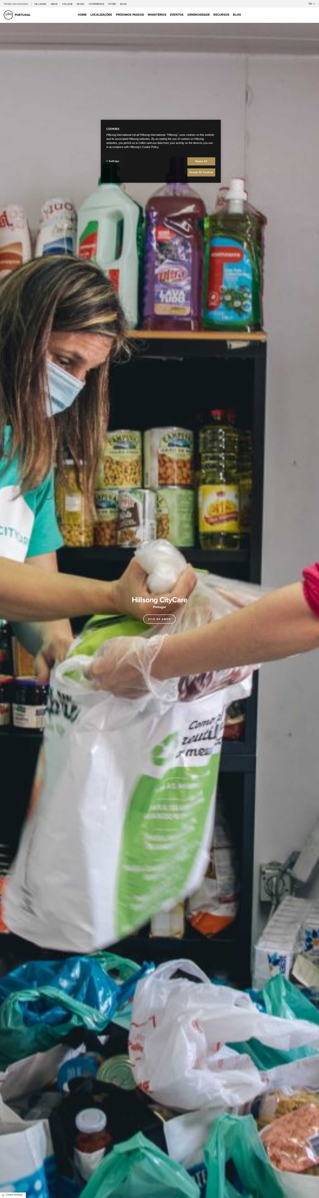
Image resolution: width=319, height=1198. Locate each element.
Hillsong (41, 4)
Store (112, 4)
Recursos (221, 15)
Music (81, 4)
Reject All (201, 161)
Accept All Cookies (201, 172)
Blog (123, 4)
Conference (97, 4)
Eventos (177, 15)
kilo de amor (159, 619)
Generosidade (198, 15)
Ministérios (157, 15)
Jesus (54, 4)
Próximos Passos (130, 15)
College (67, 4)
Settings (114, 161)
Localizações (101, 15)
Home (82, 15)
